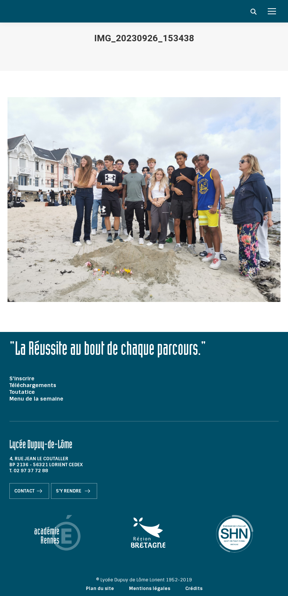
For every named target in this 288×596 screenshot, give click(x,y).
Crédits (193, 588)
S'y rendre (69, 491)
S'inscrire (21, 378)
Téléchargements (32, 385)
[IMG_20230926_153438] (144, 199)
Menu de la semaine (36, 398)
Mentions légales (149, 588)
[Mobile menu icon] (271, 11)
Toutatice (22, 392)
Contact (24, 491)
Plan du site (100, 588)
